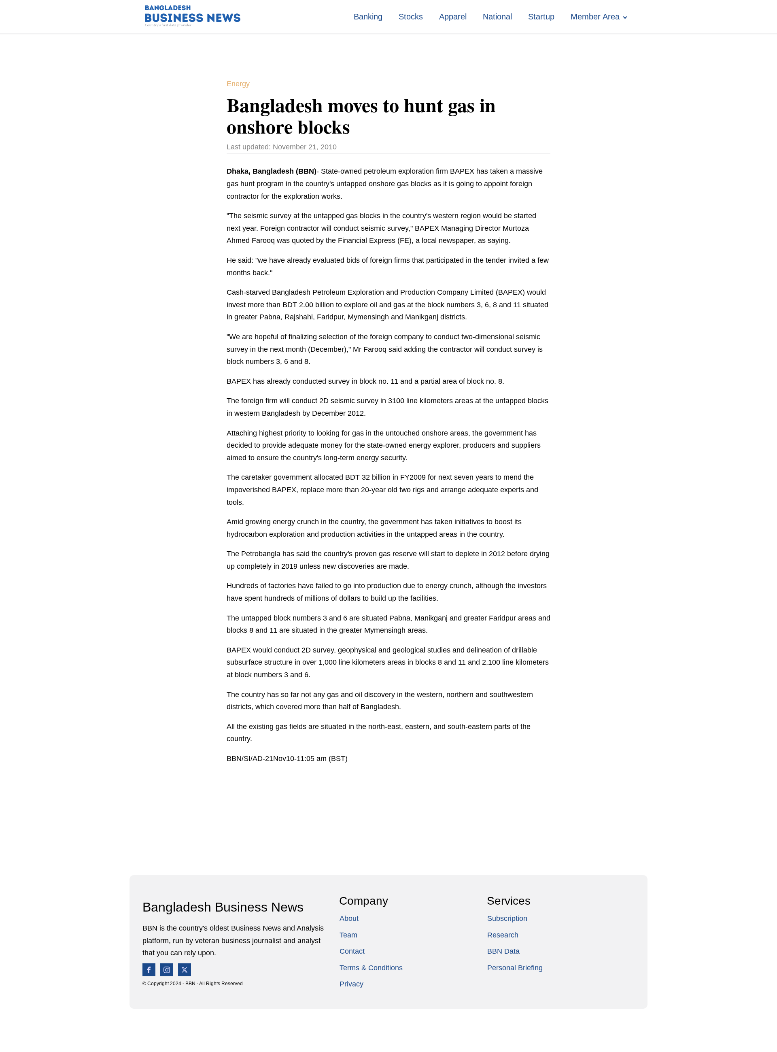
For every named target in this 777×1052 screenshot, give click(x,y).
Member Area (595, 16)
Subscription (507, 918)
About (349, 918)
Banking (368, 16)
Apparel (453, 16)
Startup (541, 16)
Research (502, 935)
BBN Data (503, 951)
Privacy (351, 984)
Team (348, 935)
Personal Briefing (515, 968)
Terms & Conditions (371, 968)
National (497, 16)
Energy (238, 84)
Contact (352, 951)
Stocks (411, 16)
